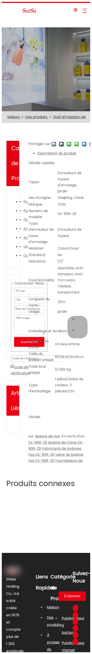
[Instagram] (75, 635)
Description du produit (56, 153)
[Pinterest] (75, 641)
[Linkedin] (75, 614)
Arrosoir (25, 228)
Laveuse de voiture (25, 246)
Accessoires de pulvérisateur (25, 237)
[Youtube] (75, 628)
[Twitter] (75, 621)
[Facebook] (75, 608)
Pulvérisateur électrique (25, 201)
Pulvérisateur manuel (25, 210)
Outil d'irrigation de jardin (25, 255)
